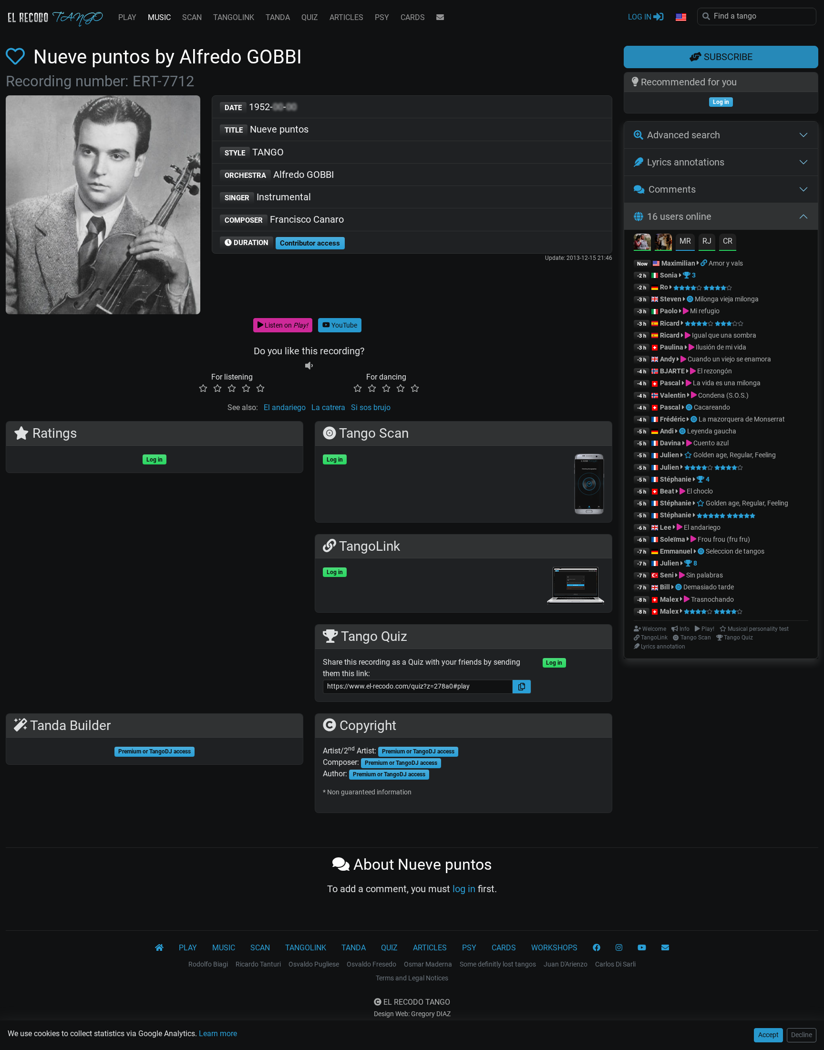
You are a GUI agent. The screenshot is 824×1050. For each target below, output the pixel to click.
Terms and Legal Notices (412, 978)
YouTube (343, 325)
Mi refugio (704, 311)
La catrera (328, 407)
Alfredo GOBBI (279, 174)
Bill (665, 587)
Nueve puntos (267, 129)
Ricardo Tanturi (258, 964)
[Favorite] (17, 57)
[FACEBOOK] (596, 947)
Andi (667, 431)
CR (727, 241)
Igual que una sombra (723, 335)
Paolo (669, 311)
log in (464, 889)
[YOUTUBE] (642, 947)
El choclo (699, 491)
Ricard (670, 323)
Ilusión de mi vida (720, 347)
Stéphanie (676, 479)
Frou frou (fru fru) (723, 539)
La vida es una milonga (726, 383)
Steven (670, 299)
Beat (667, 491)
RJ (706, 241)
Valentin (673, 395)
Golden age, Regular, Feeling (734, 455)
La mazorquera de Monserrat (742, 419)
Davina (670, 443)
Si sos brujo (371, 407)
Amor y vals (726, 263)
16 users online (679, 216)
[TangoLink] (704, 263)
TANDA (278, 17)
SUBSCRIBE (726, 56)
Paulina (671, 347)
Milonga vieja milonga (727, 299)
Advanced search (683, 135)
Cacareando (712, 407)
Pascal (670, 383)
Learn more (218, 1033)
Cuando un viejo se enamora (728, 359)
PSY (382, 17)
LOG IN (640, 16)
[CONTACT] (440, 17)
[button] (680, 18)
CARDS (413, 17)
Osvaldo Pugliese (313, 964)
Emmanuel (676, 551)
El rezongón (714, 371)
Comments (672, 189)
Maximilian (678, 263)
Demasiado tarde (708, 587)
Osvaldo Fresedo (371, 964)
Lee (665, 527)
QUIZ (309, 17)
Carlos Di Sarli (615, 964)
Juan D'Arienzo (565, 964)
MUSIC (159, 17)
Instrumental (268, 197)
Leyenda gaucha (711, 431)
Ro (664, 287)
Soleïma (672, 539)
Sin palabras (704, 575)
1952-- (261, 107)
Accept (768, 1035)
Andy (667, 359)
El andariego (285, 407)
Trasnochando (712, 599)
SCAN (192, 17)
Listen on (285, 325)
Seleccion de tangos (735, 551)
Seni (667, 575)
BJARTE (672, 371)
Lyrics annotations (685, 162)
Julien (670, 455)
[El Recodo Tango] (159, 947)
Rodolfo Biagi (208, 964)
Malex (669, 599)
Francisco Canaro (284, 219)
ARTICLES (346, 17)
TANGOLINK (233, 17)
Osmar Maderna (428, 964)
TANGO (254, 152)
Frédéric (672, 419)
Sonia (669, 275)
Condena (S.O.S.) (723, 395)
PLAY (127, 17)
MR (685, 241)
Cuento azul (710, 443)
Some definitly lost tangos (498, 964)
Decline (801, 1035)
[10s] (309, 365)
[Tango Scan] (691, 299)
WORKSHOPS (554, 947)
